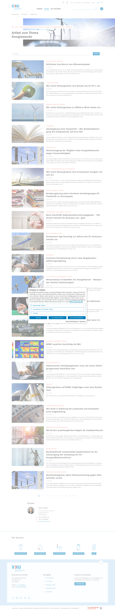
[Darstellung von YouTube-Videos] (31, 310)
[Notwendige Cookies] (31, 306)
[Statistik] (31, 313)
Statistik (35, 313)
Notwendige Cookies (39, 305)
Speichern (38, 317)
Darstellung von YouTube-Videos (43, 309)
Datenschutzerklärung (76, 301)
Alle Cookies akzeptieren (76, 317)
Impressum (82, 321)
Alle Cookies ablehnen (57, 317)
